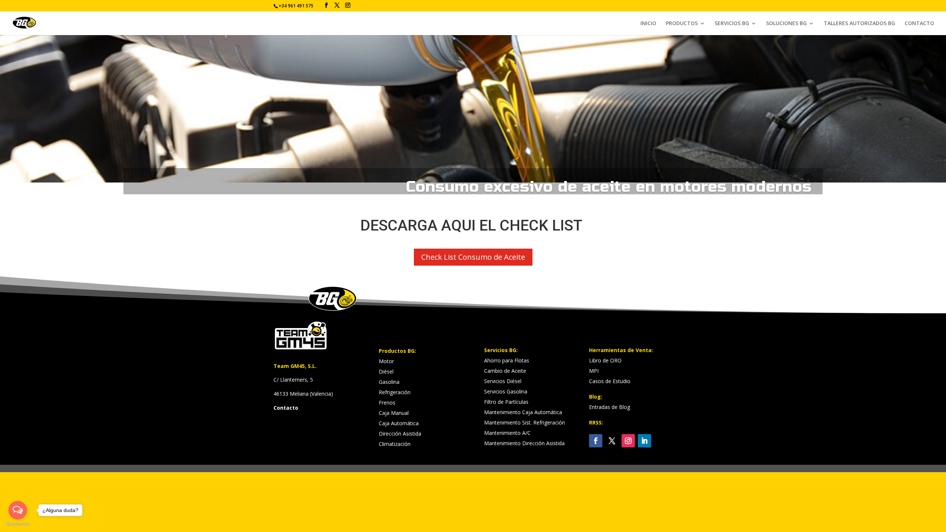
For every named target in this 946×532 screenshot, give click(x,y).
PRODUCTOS (682, 24)
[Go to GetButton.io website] (18, 524)
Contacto (285, 407)
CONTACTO (919, 24)
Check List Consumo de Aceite (473, 257)
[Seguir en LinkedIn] (644, 440)
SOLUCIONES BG (786, 24)
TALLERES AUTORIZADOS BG (859, 24)
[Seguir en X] (612, 440)
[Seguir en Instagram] (628, 440)
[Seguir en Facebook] (595, 440)
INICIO (648, 24)
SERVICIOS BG (732, 24)
